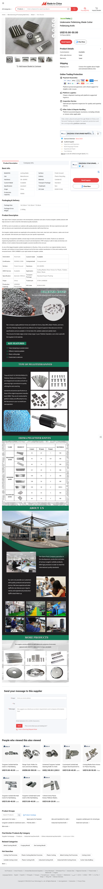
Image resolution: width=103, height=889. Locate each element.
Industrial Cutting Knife (46, 860)
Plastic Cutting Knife (28, 860)
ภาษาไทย (95, 875)
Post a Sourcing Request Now (26, 729)
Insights (55, 872)
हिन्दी (90, 875)
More (4, 864)
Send (19, 726)
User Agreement (62, 881)
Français (37, 875)
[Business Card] (98, 172)
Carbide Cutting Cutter (11, 860)
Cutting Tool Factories (10, 855)
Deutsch (59, 875)
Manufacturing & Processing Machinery (18, 14)
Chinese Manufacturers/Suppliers (34, 871)
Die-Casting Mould (39, 845)
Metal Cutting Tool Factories (69, 855)
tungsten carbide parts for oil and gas (88, 819)
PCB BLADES (31, 823)
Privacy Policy (81, 881)
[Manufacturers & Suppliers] (51, 3)
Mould (33, 14)
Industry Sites (70, 871)
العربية (73, 875)
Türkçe (41, 877)
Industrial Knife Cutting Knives (66, 860)
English (16, 875)
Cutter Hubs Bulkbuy (86, 860)
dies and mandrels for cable (60, 819)
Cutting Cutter (86, 855)
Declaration (72, 881)
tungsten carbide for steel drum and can (14, 823)
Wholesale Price (60, 871)
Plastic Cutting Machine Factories (32, 855)
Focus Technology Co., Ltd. (38, 881)
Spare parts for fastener (34, 819)
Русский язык (45, 875)
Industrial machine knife (59, 823)
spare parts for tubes (8, 819)
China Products (18, 871)
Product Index (92, 871)
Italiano (53, 875)
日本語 (85, 875)
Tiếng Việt (48, 877)
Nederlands (67, 875)
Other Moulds (40, 14)
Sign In (63, 154)
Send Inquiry (66, 42)
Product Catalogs (30, 815)
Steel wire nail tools (82, 823)
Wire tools (5, 826)
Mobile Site (48, 872)
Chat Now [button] (81, 42)
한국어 (79, 875)
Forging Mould (25, 845)
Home (3, 14)
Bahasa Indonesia (58, 877)
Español (22, 875)
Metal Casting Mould (10, 845)
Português (29, 875)
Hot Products (8, 871)
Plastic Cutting (51, 855)
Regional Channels (81, 871)
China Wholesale (49, 871)
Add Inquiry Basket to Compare (30, 66)
